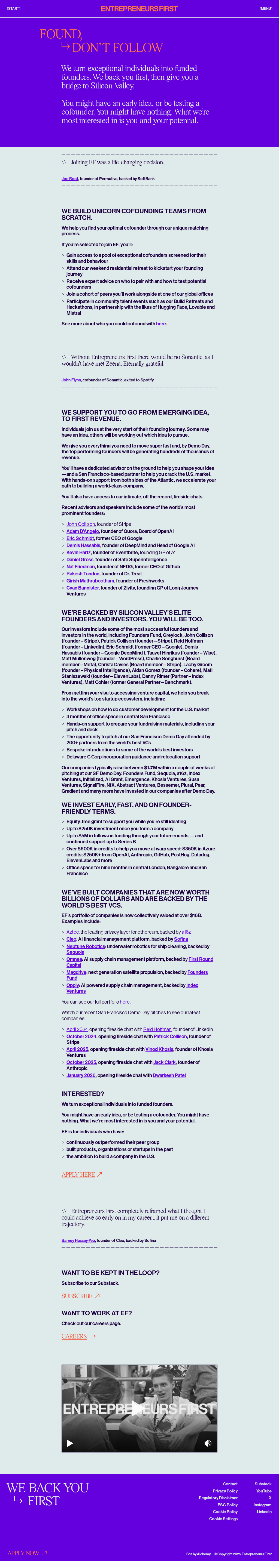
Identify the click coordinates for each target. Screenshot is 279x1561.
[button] (13, 8)
